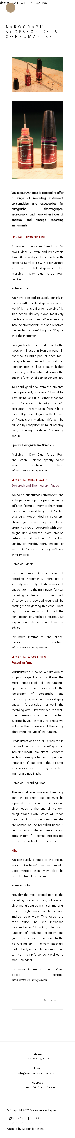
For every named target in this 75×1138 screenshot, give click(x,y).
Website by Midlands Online (25, 1129)
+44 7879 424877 (37, 1059)
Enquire (54, 1000)
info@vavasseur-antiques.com (30, 470)
